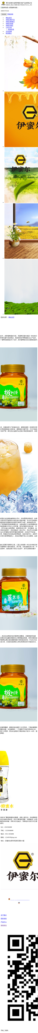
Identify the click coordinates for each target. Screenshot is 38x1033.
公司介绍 (9, 27)
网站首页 (11, 317)
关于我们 (4, 915)
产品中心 (4, 922)
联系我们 (9, 33)
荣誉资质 (4, 918)
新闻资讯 (4, 925)
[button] (14, 27)
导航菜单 (10, 14)
